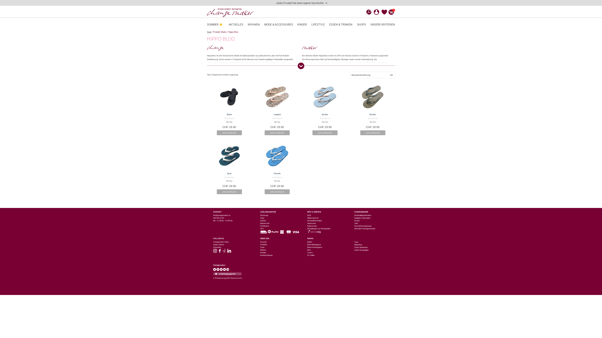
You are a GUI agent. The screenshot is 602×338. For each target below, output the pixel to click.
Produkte (263, 245)
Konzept (263, 242)
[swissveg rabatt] (314, 232)
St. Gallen (311, 255)
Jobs (356, 223)
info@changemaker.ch (221, 215)
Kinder (302, 24)
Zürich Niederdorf (361, 247)
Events (357, 221)
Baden (309, 242)
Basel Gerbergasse (314, 247)
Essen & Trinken (340, 24)
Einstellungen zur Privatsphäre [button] (318, 229)
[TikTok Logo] (224, 252)
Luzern (310, 252)
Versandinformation (314, 221)
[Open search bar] (368, 12)
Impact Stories (218, 245)
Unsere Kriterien (382, 24)
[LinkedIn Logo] (229, 252)
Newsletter (217, 247)
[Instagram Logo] (215, 252)
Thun (356, 242)
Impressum (311, 223)
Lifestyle (318, 24)
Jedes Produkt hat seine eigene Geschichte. (300, 3)
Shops (361, 24)
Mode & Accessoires (278, 24)
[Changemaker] (230, 12)
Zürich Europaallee (361, 250)
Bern (309, 250)
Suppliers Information (362, 218)
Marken (263, 250)
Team (262, 247)
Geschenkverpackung (362, 226)
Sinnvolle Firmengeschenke (364, 229)
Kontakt (263, 252)
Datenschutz (312, 226)
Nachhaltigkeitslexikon (362, 215)
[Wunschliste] (384, 14)
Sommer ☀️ (215, 24)
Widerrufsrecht (313, 218)
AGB (309, 215)
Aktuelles (236, 24)
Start (209, 32)
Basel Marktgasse (314, 245)
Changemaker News (221, 242)
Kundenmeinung (266, 255)
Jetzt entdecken (229, 133)
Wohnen (254, 24)
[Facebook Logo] (220, 252)
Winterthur (358, 245)
